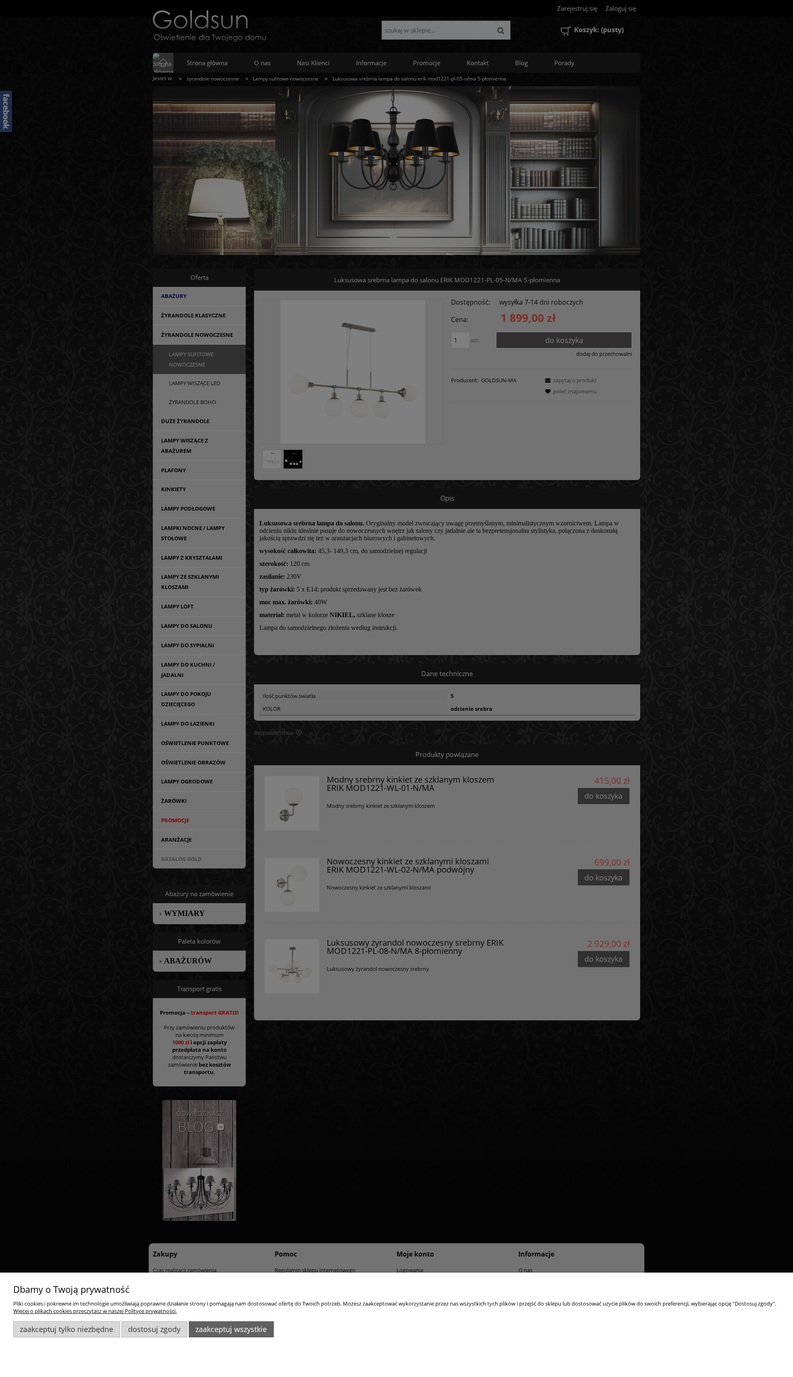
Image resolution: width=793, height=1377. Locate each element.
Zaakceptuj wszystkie (231, 1329)
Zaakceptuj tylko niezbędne (66, 1329)
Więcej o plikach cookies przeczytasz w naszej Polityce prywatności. (95, 1311)
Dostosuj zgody (154, 1329)
